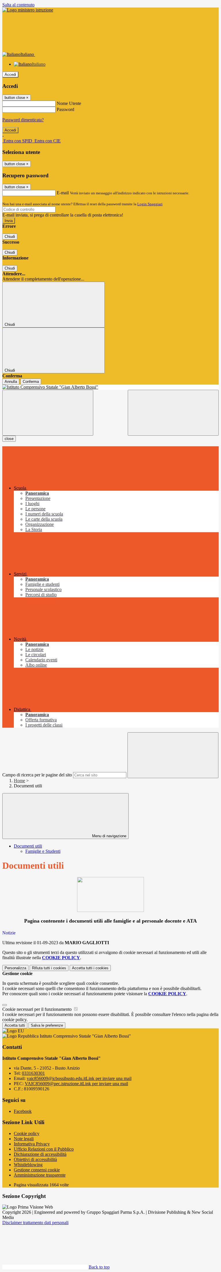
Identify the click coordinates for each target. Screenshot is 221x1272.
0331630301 (33, 1073)
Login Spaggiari (150, 204)
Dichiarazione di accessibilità (40, 1154)
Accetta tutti (90, 968)
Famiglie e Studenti (42, 851)
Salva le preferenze (47, 1025)
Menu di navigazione (108, 836)
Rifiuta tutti (49, 968)
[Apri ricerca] (173, 413)
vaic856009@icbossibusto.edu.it (79, 1078)
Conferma (31, 381)
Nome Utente (69, 103)
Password (65, 109)
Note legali (24, 1138)
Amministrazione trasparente (40, 1175)
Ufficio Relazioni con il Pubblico (44, 1149)
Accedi (10, 74)
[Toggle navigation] (47, 413)
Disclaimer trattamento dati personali (35, 1222)
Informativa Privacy (32, 1143)
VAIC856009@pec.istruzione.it (76, 1083)
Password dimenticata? (23, 119)
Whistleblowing (28, 1164)
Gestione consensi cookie (37, 1169)
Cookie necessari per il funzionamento (37, 1009)
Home (19, 780)
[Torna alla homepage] (110, 387)
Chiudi (10, 236)
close (9, 438)
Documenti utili (28, 846)
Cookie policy (26, 1133)
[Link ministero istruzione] (27, 9)
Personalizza (15, 968)
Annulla (11, 381)
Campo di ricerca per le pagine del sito (37, 774)
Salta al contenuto (18, 4)
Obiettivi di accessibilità (35, 1159)
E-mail (63, 192)
